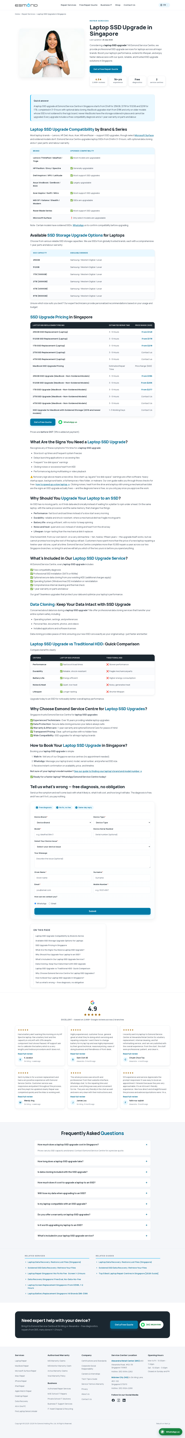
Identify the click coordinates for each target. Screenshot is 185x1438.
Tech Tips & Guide (89, 1379)
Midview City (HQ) (119, 1377)
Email (53, 903)
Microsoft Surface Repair (25, 1371)
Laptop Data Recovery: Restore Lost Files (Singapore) (54, 1262)
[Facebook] (113, 1400)
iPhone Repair (21, 1381)
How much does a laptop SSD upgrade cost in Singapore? (93, 1145)
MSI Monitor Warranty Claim (59, 1366)
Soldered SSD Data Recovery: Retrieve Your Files (52, 1267)
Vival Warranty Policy (56, 1376)
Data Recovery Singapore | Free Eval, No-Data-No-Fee (54, 1279)
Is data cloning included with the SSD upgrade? (92, 1172)
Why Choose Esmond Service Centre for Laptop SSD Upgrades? (65, 973)
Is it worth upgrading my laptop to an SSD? (92, 1225)
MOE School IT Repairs (57, 1394)
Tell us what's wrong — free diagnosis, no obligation (59, 982)
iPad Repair (20, 1386)
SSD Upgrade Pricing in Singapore (51, 945)
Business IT (106, 5)
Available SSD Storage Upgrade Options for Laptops (59, 940)
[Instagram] (118, 1400)
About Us (85, 1394)
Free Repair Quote (88, 5)
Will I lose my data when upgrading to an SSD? (92, 1193)
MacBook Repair (22, 1366)
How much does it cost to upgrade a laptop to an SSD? (92, 1182)
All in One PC (20, 1406)
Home (17, 14)
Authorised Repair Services (59, 1388)
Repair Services (68, 5)
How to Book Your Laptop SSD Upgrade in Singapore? (59, 978)
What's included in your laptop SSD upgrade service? (92, 1236)
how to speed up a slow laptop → (53, 484)
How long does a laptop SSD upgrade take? (92, 1161)
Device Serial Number (103, 829)
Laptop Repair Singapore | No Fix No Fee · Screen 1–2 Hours (56, 1273)
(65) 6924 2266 (126, 1388)
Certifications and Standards (94, 1361)
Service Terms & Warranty (93, 1384)
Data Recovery (21, 1401)
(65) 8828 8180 (153, 1324)
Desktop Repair (21, 1396)
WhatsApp (78, 225)
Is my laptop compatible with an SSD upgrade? (92, 1204)
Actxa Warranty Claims (57, 1371)
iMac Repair (20, 1376)
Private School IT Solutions (59, 1399)
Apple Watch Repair (23, 1391)
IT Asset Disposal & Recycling (60, 1409)
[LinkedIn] (124, 1400)
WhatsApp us (70, 422)
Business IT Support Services (60, 1404)
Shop (117, 5)
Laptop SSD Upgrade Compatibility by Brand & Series (59, 936)
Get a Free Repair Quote (105, 69)
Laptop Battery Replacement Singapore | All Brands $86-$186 (58, 1293)
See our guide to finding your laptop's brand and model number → (108, 771)
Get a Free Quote (43, 422)
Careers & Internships (91, 1374)
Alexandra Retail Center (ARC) (125, 1361)
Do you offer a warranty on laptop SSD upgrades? (92, 1214)
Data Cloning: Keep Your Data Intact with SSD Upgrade (60, 964)
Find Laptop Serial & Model (26, 1411)
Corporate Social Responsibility (89, 1367)
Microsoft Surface (144, 135)
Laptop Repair (21, 1361)
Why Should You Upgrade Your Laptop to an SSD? (57, 954)
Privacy (85, 1389)
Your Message (40, 853)
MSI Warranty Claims (56, 1361)
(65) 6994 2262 (126, 1371)
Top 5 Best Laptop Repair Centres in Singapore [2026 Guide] (128, 1273)
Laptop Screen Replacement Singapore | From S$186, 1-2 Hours (55, 1286)
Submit (92, 911)
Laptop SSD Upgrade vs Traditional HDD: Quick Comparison (62, 968)
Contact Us (129, 5)
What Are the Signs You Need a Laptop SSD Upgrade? (59, 950)
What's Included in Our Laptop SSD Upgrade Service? (60, 959)
